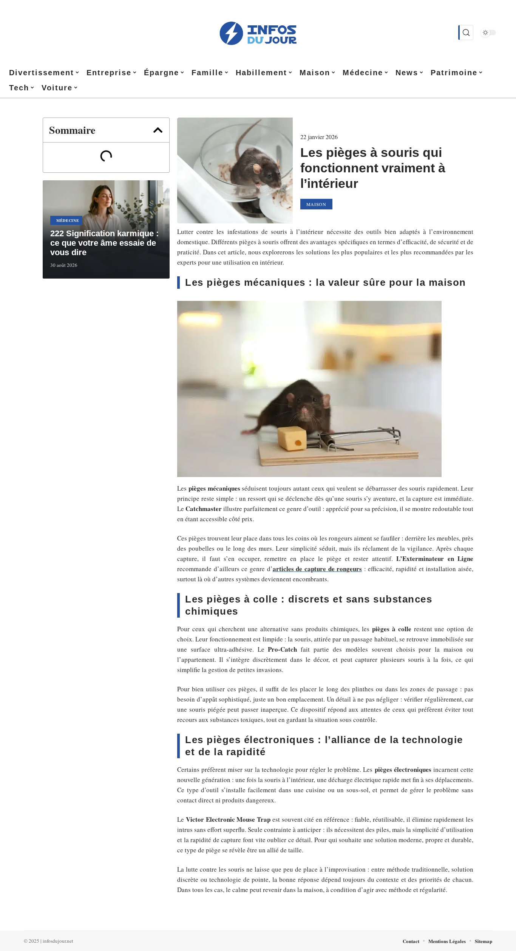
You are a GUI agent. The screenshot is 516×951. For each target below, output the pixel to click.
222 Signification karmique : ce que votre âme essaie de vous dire (104, 243)
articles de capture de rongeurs (317, 568)
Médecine (67, 220)
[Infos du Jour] (258, 32)
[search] (465, 32)
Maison (316, 204)
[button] (158, 130)
